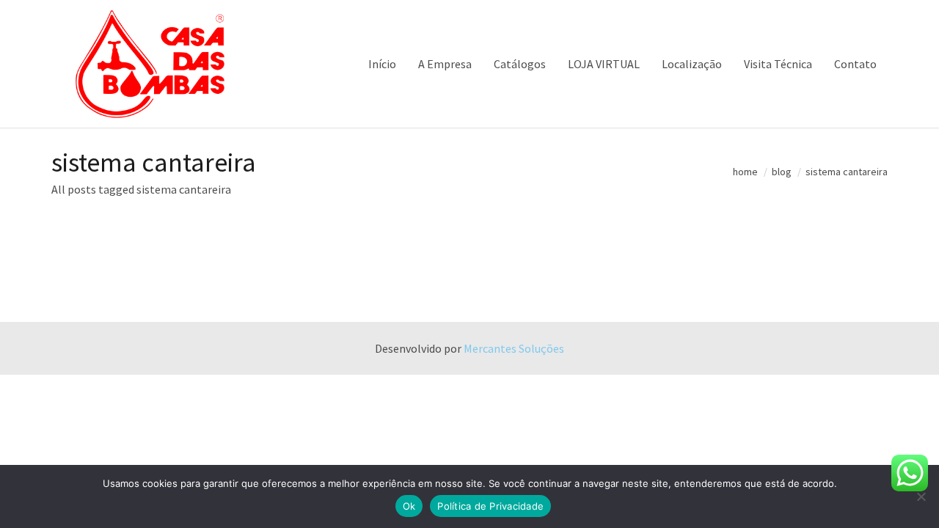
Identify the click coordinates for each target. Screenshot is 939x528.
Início (382, 63)
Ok (409, 506)
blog (782, 171)
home (745, 171)
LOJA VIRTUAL (604, 63)
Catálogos (520, 63)
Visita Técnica (778, 63)
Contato (855, 63)
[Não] (920, 496)
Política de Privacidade (490, 506)
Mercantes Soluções (514, 348)
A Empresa (445, 63)
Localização (692, 63)
